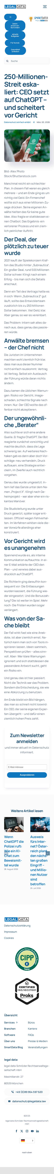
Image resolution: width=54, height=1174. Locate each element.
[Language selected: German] (27, 1140)
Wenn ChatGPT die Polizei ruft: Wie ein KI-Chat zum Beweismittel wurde (14, 850)
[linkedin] (37, 1131)
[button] (6, 853)
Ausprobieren (27, 775)
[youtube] (32, 1131)
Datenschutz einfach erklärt (17, 122)
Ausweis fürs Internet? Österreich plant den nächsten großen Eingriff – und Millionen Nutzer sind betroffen (39, 860)
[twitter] (21, 1131)
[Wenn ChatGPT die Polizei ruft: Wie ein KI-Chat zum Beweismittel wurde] (14, 824)
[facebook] (16, 1131)
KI (34, 122)
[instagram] (27, 1131)
